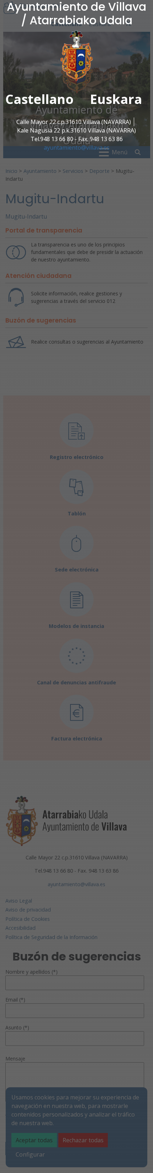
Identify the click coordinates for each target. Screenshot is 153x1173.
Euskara (116, 99)
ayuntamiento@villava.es (77, 147)
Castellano (39, 99)
